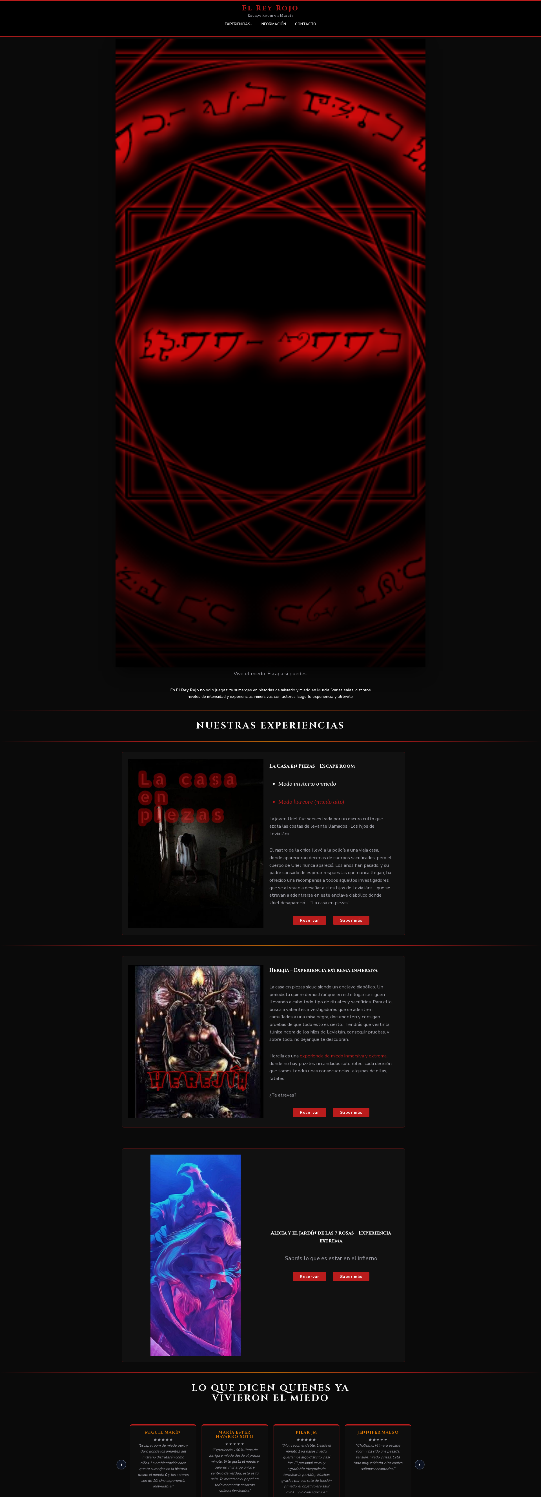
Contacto (305, 24)
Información (273, 24)
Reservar (309, 920)
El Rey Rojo (270, 8)
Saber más (351, 920)
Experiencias (237, 24)
